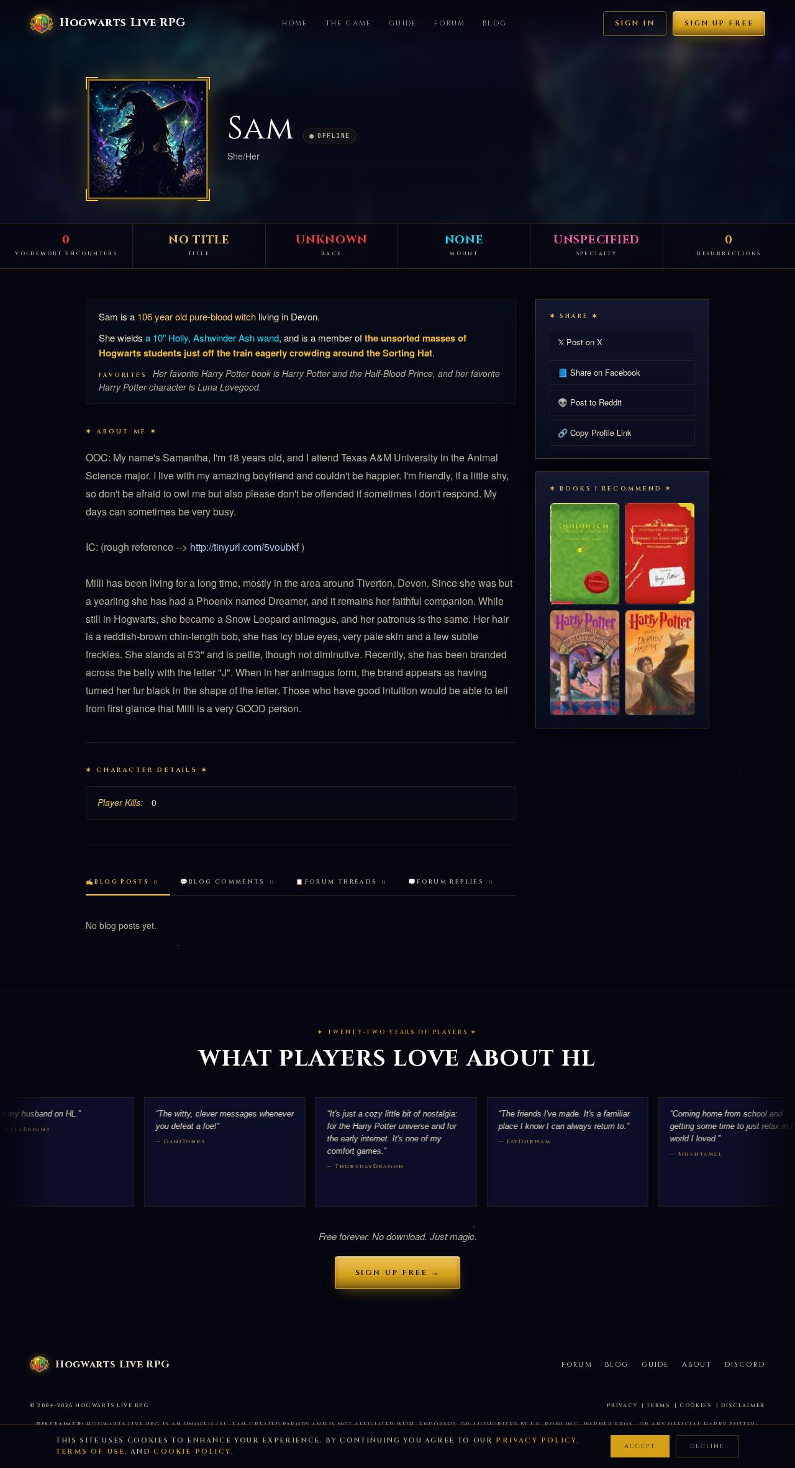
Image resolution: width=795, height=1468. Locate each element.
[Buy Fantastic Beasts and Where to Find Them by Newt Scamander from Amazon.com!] (659, 553)
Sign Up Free (718, 23)
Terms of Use (90, 1451)
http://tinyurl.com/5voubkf (244, 547)
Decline (707, 1446)
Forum (449, 23)
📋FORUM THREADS (341, 882)
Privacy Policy (536, 1440)
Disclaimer (743, 1405)
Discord (745, 1364)
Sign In (635, 23)
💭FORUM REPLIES (451, 882)
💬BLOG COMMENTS (227, 882)
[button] (147, 139)
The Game (348, 23)
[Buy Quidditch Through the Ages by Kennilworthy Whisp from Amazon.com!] (584, 553)
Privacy (622, 1405)
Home (295, 23)
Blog (495, 23)
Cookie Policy (192, 1451)
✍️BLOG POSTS (122, 882)
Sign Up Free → (397, 1272)
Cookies (695, 1405)
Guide (403, 23)
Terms (658, 1405)
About (697, 1364)
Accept (640, 1446)
